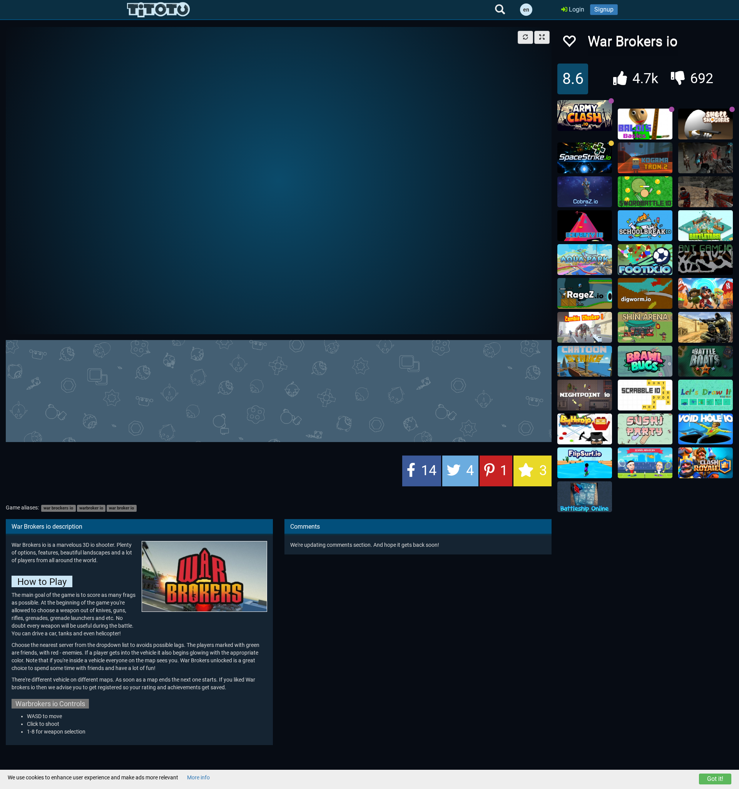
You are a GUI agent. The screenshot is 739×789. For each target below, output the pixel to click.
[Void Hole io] (705, 429)
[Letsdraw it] (705, 395)
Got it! (715, 778)
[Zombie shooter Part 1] (584, 327)
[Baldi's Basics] (645, 124)
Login (575, 9)
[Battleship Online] (584, 496)
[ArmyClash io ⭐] (584, 115)
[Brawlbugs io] (645, 361)
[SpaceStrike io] (584, 157)
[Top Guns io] (705, 293)
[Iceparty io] (584, 225)
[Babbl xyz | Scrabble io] (645, 395)
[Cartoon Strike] (584, 361)
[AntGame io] (705, 259)
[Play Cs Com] (705, 327)
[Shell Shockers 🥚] (705, 124)
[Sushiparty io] (645, 429)
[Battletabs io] (705, 225)
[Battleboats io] (705, 361)
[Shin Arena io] (645, 327)
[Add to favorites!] (568, 43)
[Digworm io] (645, 293)
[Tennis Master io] (645, 462)
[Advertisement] (278, 390)
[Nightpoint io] (584, 395)
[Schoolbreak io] (645, 225)
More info (198, 777)
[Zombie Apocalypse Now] (705, 157)
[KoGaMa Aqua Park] (584, 259)
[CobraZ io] (584, 191)
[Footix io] (645, 259)
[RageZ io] (584, 293)
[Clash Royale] (705, 462)
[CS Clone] (705, 191)
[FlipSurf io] (584, 462)
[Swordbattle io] (645, 191)
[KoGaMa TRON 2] (645, 157)
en (526, 10)
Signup (604, 9)
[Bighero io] (584, 429)
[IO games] (158, 9)
